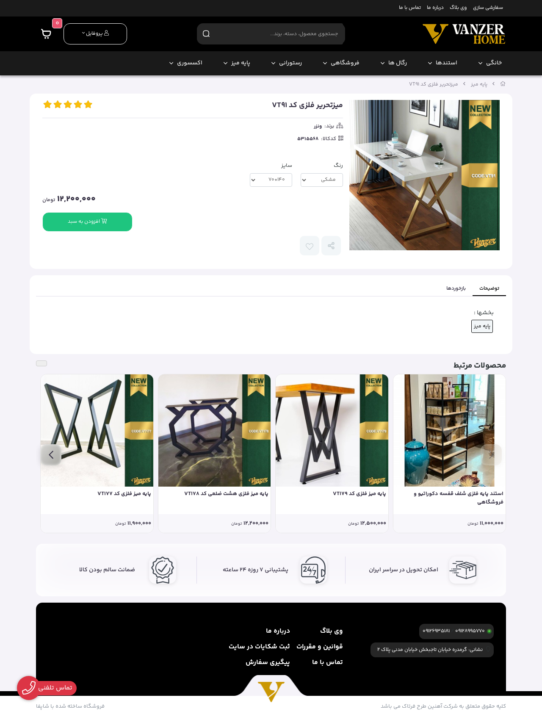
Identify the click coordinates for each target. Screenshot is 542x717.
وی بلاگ (458, 8)
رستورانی (290, 63)
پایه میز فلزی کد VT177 (124, 494)
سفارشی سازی (488, 8)
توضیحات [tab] (489, 289)
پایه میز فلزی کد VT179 (359, 494)
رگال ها (397, 63)
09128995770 (470, 631)
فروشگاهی (345, 63)
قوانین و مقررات (319, 647)
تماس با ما (410, 8)
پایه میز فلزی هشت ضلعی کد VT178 (226, 494)
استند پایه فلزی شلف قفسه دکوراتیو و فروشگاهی (458, 498)
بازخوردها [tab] (456, 289)
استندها (446, 63)
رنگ (338, 165)
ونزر (318, 126)
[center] (206, 34)
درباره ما (435, 8)
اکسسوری (189, 63)
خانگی (494, 63)
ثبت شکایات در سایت (259, 647)
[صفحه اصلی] (503, 84)
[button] (491, 454)
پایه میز (240, 63)
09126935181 (436, 631)
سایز (286, 165)
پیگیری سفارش (268, 662)
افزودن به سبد (84, 222)
